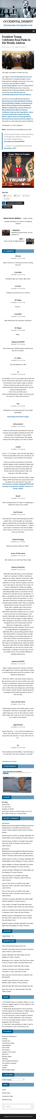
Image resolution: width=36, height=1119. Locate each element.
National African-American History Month (17, 119)
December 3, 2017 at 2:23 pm (18, 570)
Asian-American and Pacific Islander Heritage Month (18, 114)
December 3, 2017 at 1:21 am (18, 274)
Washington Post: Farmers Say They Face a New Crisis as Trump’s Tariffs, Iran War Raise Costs (17, 917)
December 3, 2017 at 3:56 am (18, 406)
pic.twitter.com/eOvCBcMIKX (14, 141)
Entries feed (6, 1093)
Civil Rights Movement (15, 203)
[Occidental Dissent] (18, 17)
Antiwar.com (6, 1041)
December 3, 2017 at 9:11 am (18, 498)
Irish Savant (6, 1050)
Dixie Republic (6, 1045)
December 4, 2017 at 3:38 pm (18, 748)
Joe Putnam (18, 512)
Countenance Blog (8, 1043)
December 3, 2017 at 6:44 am (18, 449)
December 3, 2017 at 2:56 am (18, 288)
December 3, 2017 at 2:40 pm (18, 664)
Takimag (5, 1059)
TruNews (5, 1065)
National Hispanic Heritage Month (19, 105)
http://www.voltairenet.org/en (18, 417)
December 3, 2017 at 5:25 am (18, 426)
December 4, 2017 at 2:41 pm (18, 727)
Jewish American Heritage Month (19, 116)
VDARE (4, 1068)
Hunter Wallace (21, 47)
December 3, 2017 (9, 47)
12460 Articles (27, 218)
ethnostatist (18, 424)
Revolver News (7, 1056)
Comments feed (7, 1096)
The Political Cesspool (9, 1063)
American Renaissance (9, 1036)
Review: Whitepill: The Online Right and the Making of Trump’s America (18, 836)
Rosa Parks (7, 207)
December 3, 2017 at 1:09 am (18, 258)
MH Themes (29, 1117)
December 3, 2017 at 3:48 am (18, 316)
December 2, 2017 (10, 148)
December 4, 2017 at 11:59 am (18, 542)
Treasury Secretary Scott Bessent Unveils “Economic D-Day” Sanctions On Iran (15, 970)
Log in (4, 1090)
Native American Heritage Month (13, 101)
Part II (4, 88)
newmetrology (18, 539)
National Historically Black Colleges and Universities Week (17, 103)
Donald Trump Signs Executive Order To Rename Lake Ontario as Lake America (17, 843)
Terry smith (6, 904)
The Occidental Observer (10, 1061)
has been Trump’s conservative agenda (14, 84)
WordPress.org (7, 1099)
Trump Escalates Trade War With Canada (15, 966)
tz (18, 372)
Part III (9, 88)
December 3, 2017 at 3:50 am (18, 374)
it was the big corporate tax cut (21, 77)
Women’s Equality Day (10, 108)
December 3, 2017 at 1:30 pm (18, 514)
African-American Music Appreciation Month (16, 109)
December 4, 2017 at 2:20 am (18, 360)
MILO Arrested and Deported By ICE (14, 946)
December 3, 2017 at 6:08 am (18, 344)
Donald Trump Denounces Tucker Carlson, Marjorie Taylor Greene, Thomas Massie (17, 830)
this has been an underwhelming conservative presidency (16, 93)
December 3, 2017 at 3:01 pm (18, 704)
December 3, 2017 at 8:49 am (18, 330)
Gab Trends (5, 1047)
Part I (31, 86)
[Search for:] (18, 1106)
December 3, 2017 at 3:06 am (18, 302)
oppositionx (18, 724)
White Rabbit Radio (8, 1070)
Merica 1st (5, 1054)
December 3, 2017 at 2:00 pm (18, 556)
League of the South (9, 1052)
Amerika (4, 1039)
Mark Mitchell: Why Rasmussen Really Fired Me (17, 986)
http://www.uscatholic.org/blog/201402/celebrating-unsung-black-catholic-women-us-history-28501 (18, 486)
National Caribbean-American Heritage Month (15, 111)
